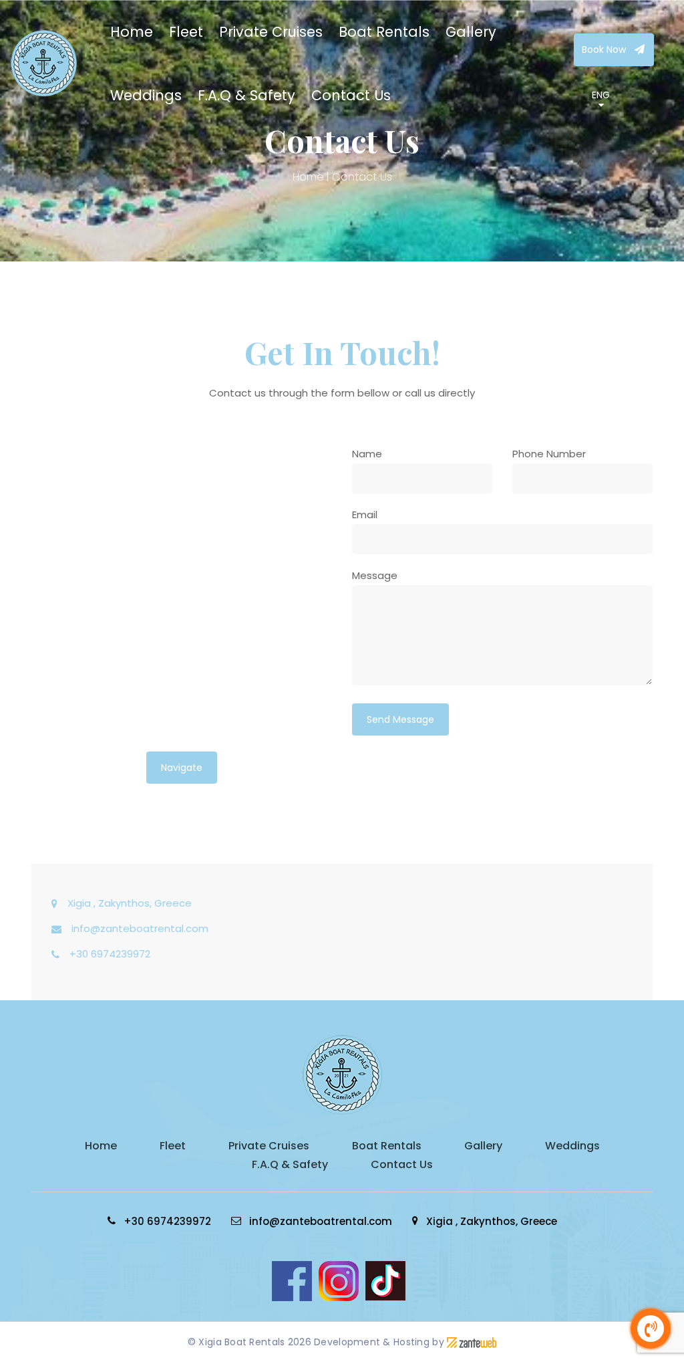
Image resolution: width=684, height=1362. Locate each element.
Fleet (186, 31)
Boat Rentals (384, 31)
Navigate (181, 767)
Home (131, 31)
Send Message (400, 719)
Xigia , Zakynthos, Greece (129, 903)
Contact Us (351, 95)
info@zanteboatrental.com (139, 928)
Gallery (471, 31)
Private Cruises (271, 31)
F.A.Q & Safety (246, 95)
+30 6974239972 (109, 954)
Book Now (605, 49)
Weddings (146, 95)
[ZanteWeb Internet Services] (471, 1342)
